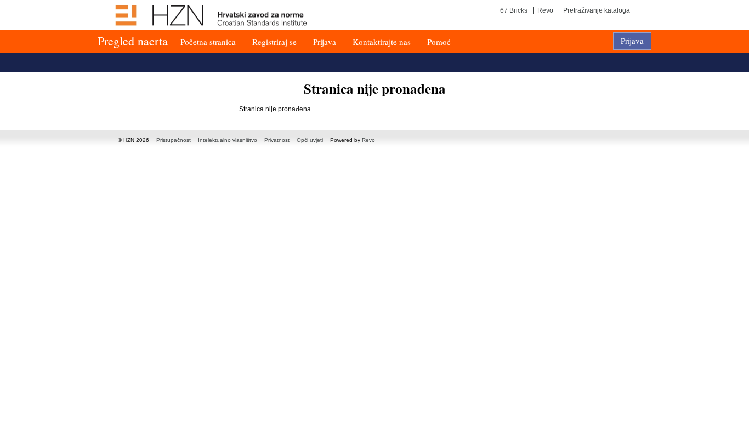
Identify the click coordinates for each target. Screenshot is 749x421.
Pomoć (439, 41)
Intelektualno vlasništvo (227, 140)
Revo (545, 10)
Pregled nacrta (133, 41)
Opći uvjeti (310, 140)
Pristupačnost (173, 140)
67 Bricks (513, 10)
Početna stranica (208, 41)
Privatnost (277, 140)
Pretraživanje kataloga (596, 10)
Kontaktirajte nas (382, 41)
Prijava (324, 41)
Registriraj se (274, 41)
